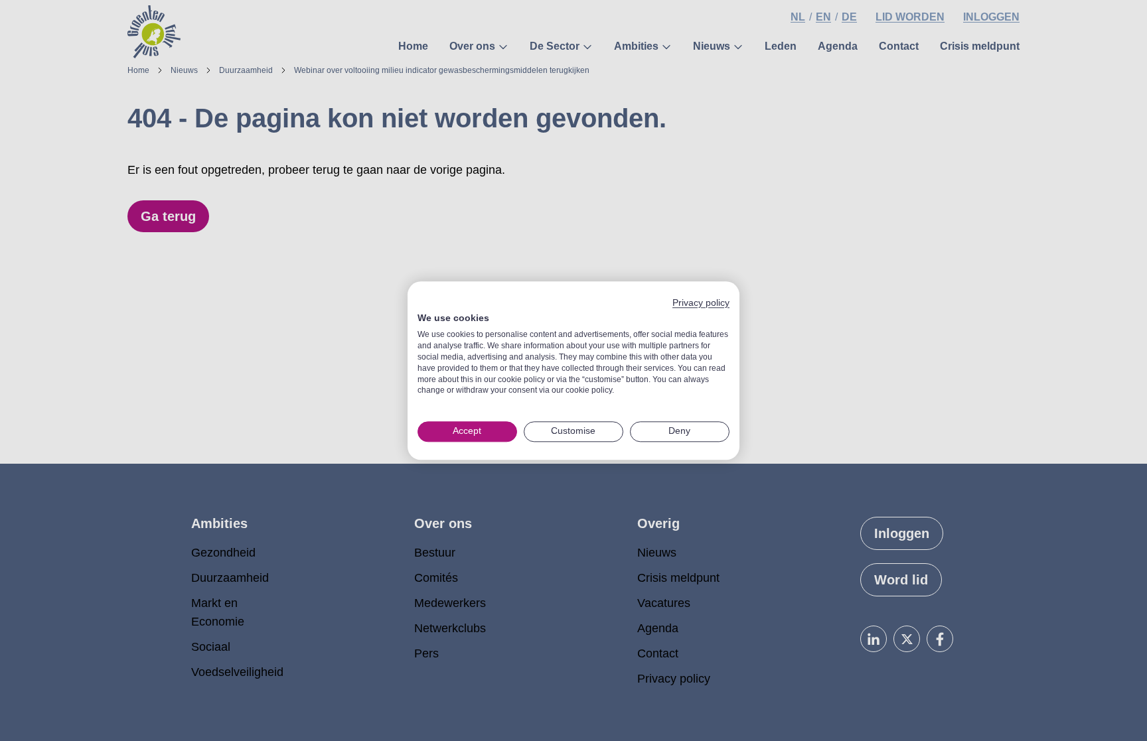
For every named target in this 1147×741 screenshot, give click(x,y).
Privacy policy (700, 303)
